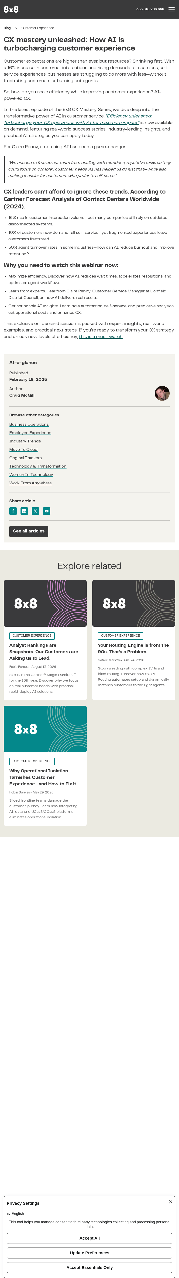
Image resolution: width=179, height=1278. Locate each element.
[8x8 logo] (12, 9)
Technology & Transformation (37, 466)
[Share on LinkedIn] (24, 511)
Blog (7, 28)
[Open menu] (171, 9)
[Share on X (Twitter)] (35, 511)
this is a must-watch (101, 337)
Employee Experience (30, 433)
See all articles (29, 531)
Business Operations (29, 425)
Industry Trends (25, 441)
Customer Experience (37, 28)
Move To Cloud (23, 450)
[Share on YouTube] (46, 511)
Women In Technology (31, 475)
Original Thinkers (25, 458)
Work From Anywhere (30, 483)
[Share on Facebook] (13, 511)
